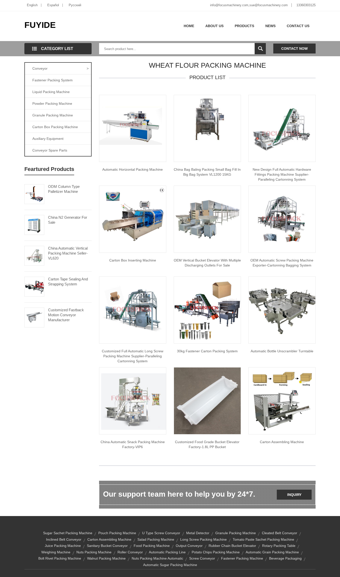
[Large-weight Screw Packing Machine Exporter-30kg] (207, 310)
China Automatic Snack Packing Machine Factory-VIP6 (133, 444)
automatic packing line (167, 552)
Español (53, 5)
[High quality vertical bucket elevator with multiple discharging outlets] (207, 219)
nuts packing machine (94, 552)
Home (189, 26)
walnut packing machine (106, 558)
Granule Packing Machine (52, 115)
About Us (214, 26)
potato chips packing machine (216, 552)
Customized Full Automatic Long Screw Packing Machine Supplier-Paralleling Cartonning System (132, 356)
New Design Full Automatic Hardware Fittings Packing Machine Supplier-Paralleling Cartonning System (282, 174)
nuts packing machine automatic (157, 558)
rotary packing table (278, 546)
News (270, 26)
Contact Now (294, 49)
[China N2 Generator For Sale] (34, 224)
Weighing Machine (55, 552)
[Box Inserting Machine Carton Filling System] (132, 219)
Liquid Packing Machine (51, 92)
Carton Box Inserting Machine (132, 260)
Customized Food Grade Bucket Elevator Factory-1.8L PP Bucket (207, 444)
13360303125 (306, 5)
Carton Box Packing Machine (55, 127)
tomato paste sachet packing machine (263, 539)
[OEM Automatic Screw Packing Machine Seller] (282, 219)
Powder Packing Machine (52, 103)
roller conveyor (130, 552)
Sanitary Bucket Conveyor (107, 546)
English (32, 5)
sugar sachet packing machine (67, 533)
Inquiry (294, 495)
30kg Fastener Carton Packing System (207, 351)
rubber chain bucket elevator (232, 546)
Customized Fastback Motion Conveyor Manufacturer (66, 315)
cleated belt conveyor (279, 533)
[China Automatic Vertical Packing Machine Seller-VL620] (34, 255)
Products (244, 26)
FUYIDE (40, 25)
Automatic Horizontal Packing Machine (132, 169)
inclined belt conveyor (63, 539)
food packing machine (152, 546)
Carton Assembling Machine (282, 442)
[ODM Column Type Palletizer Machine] (34, 194)
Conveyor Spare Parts (49, 150)
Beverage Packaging (285, 558)
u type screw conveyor (161, 533)
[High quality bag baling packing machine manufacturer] (207, 120)
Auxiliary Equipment (47, 139)
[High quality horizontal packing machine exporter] (132, 128)
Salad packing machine (155, 539)
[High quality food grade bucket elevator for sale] (207, 401)
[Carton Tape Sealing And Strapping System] (34, 286)
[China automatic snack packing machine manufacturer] (132, 401)
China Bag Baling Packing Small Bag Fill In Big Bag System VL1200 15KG (207, 171)
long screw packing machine (203, 539)
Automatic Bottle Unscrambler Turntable (282, 351)
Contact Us (298, 26)
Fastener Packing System (52, 80)
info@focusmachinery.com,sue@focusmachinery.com (249, 5)
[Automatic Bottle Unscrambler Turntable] (282, 310)
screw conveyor (202, 558)
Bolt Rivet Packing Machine (59, 558)
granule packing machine (235, 533)
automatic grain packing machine (272, 552)
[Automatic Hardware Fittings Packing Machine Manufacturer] (282, 128)
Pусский (75, 5)
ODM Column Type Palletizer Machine (64, 189)
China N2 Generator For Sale (67, 219)
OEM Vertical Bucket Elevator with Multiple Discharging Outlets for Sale (207, 262)
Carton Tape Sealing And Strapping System (68, 281)
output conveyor (189, 546)
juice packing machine (63, 546)
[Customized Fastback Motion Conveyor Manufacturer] (34, 317)
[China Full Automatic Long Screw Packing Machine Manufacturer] (132, 310)
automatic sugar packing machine (170, 565)
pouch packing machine (117, 533)
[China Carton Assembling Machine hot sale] (282, 401)
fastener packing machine (242, 558)
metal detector (197, 533)
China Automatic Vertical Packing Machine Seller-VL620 (68, 253)
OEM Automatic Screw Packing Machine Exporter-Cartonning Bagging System (281, 262)
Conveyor (60, 68)
